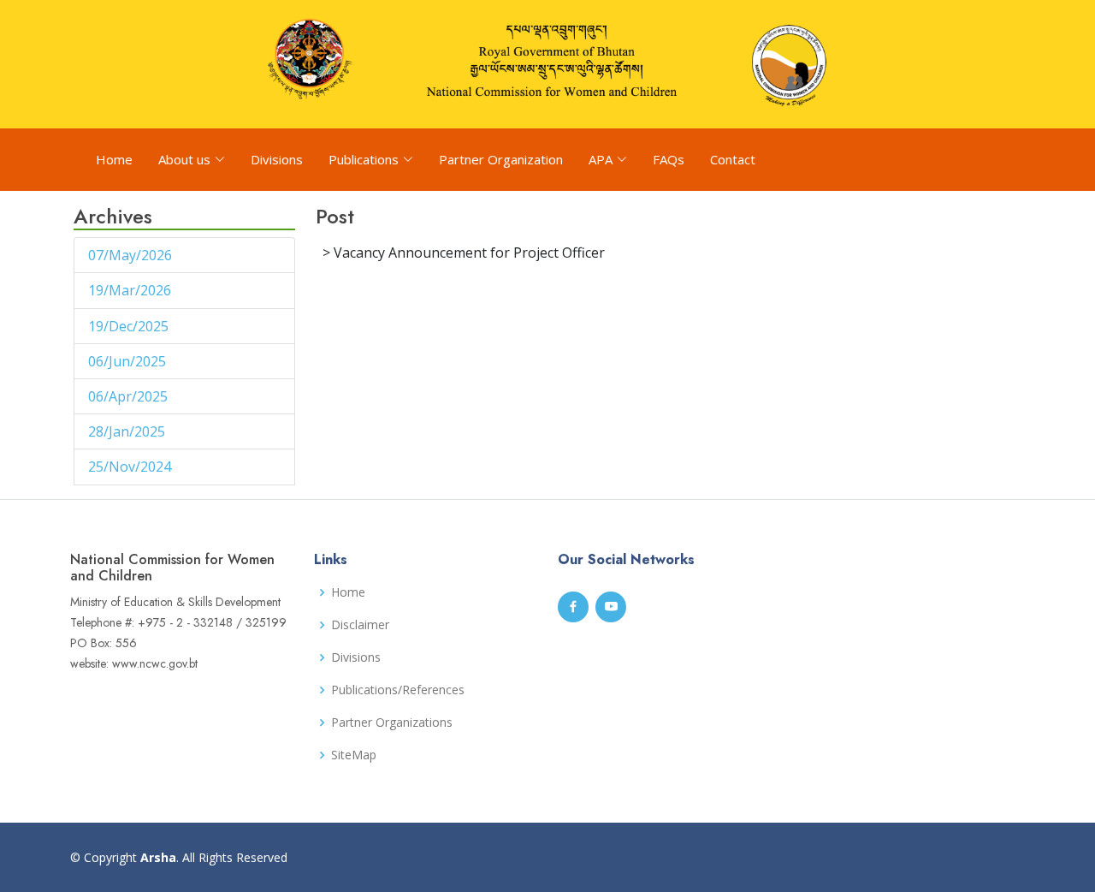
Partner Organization (501, 159)
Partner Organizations (392, 722)
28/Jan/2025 (128, 431)
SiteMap (353, 755)
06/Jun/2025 (128, 361)
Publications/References (398, 690)
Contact (732, 159)
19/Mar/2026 (131, 290)
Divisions (277, 159)
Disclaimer (360, 625)
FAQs (668, 159)
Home (114, 159)
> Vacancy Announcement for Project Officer (464, 252)
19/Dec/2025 (130, 326)
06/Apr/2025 (129, 396)
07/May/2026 (131, 255)
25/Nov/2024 (131, 466)
